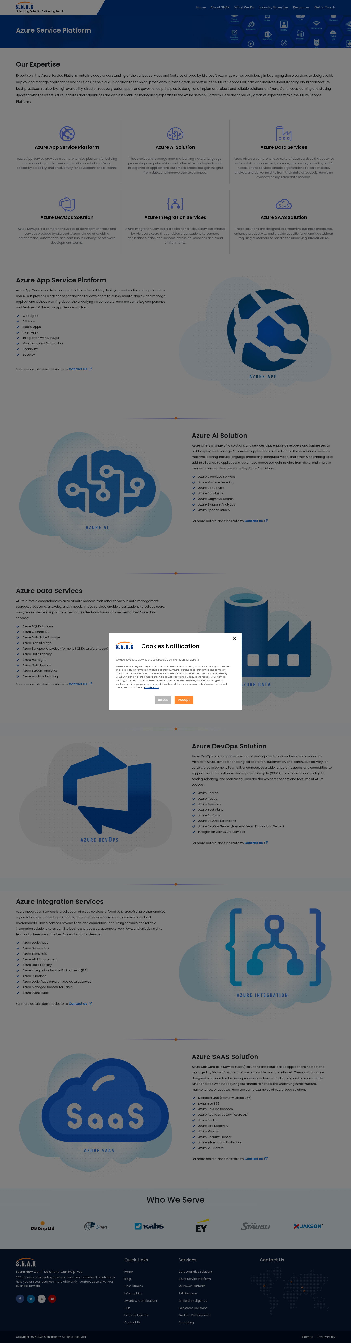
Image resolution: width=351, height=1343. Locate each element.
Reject (163, 699)
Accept (184, 699)
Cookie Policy (151, 687)
